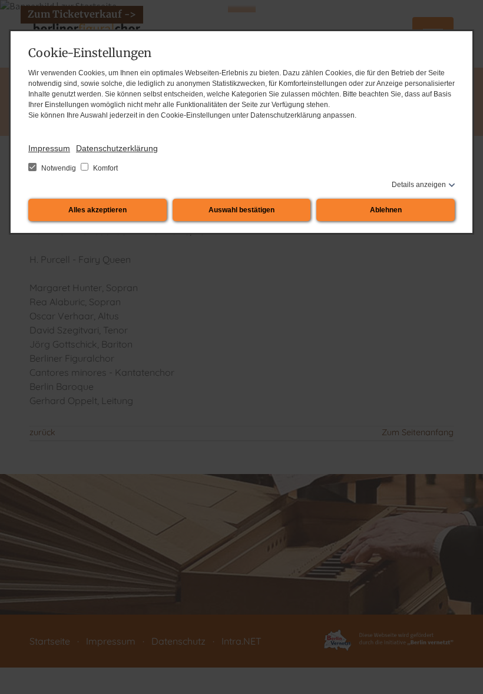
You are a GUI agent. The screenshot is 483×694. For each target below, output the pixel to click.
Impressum (49, 148)
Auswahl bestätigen (241, 210)
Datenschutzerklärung (117, 148)
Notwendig (58, 168)
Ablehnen (386, 210)
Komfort (104, 168)
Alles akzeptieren (97, 210)
